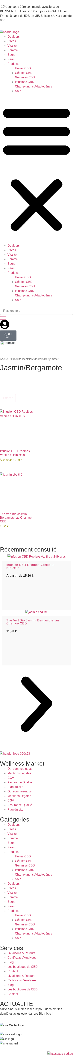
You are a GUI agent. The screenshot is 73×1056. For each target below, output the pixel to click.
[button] (36, 168)
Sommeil (13, 50)
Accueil (4, 359)
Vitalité (12, 45)
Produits (13, 63)
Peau (11, 59)
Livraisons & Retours (21, 953)
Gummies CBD (25, 77)
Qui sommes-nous (19, 768)
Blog (10, 962)
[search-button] (3, 318)
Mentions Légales (19, 773)
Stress (11, 41)
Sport (11, 54)
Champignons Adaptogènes (33, 86)
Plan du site (15, 786)
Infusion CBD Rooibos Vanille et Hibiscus (30, 566)
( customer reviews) (21, 590)
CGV (10, 777)
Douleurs (13, 36)
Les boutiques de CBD (22, 966)
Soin (18, 91)
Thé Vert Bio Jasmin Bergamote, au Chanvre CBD (32, 622)
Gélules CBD (24, 72)
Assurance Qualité (19, 782)
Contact (12, 971)
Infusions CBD (24, 82)
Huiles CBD (23, 68)
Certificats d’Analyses (21, 957)
